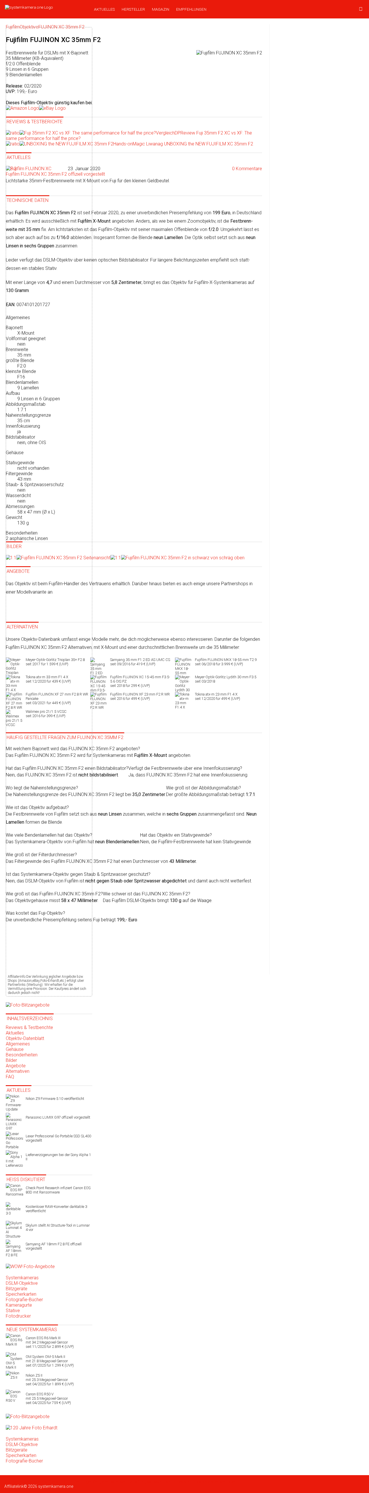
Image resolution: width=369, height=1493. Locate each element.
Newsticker (31, 1481)
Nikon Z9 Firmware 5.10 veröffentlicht (55, 1098)
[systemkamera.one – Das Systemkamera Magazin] (45, 7)
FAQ (10, 1076)
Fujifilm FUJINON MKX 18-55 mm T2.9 (226, 662)
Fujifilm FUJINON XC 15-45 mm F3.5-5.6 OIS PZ (140, 681)
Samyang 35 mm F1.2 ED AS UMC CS (140, 662)
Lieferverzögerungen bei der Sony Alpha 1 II (58, 1157)
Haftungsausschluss (151, 1481)
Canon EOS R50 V (48, 1398)
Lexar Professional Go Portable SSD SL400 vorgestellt (58, 1138)
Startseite (12, 1481)
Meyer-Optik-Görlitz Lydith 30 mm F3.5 (225, 679)
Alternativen (17, 1071)
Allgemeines (18, 1044)
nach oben (226, 1481)
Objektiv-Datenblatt (25, 1038)
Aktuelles (104, 9)
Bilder (11, 1060)
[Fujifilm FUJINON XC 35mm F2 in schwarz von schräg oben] (177, 557)
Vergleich (101, 1481)
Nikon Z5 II (50, 1379)
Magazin (160, 9)
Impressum (181, 1481)
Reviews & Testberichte (29, 1027)
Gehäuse (15, 1049)
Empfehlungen (191, 9)
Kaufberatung (54, 1481)
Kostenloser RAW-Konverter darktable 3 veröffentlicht (56, 1208)
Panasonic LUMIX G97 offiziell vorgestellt (58, 1117)
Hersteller (133, 9)
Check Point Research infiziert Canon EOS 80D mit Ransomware (58, 1190)
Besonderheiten (21, 1055)
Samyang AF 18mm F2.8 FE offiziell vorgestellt (54, 1246)
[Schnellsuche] (361, 9)
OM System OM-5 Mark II (50, 1360)
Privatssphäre (204, 1481)
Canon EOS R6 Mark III (50, 1342)
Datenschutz (120, 1481)
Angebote (16, 1065)
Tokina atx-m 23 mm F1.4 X (217, 696)
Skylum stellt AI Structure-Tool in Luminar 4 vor (58, 1227)
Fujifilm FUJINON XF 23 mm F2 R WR (140, 696)
